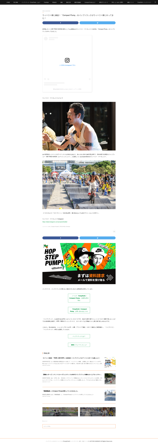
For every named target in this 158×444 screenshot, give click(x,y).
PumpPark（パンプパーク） (145, 2)
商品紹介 (54, 2)
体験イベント (130, 2)
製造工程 (68, 2)
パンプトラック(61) (46, 226)
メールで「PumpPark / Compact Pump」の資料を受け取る (79, 298)
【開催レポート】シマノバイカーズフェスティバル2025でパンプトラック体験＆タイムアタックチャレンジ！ (74, 374)
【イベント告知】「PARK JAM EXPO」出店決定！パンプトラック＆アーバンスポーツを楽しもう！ (71, 358)
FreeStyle (46, 2)
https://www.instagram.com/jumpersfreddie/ (54, 222)
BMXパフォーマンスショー (79, 345)
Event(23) (68, 226)
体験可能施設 (77, 2)
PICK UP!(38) (62, 226)
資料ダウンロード (103, 2)
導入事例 (16, 2)
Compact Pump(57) (55, 226)
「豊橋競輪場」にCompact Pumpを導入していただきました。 (60, 391)
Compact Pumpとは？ (90, 2)
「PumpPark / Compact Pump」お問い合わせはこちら (79, 310)
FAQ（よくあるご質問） (118, 2)
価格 (61, 2)
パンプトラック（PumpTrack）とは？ (31, 2)
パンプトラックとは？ (79, 336)
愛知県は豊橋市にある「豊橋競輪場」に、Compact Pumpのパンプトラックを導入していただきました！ (68, 394)
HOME (8, 2)
